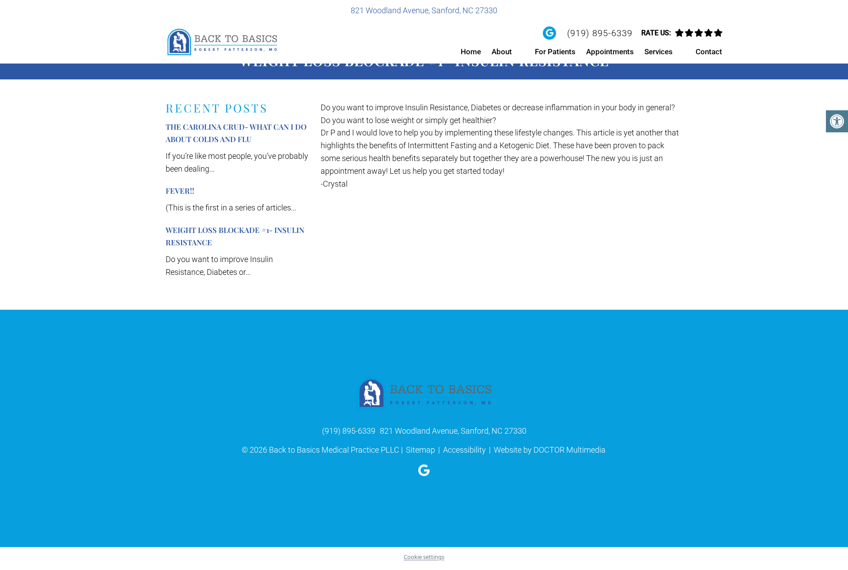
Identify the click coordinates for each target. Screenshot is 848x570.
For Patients (555, 51)
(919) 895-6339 (599, 33)
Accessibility (464, 449)
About (502, 51)
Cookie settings (424, 557)
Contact (709, 51)
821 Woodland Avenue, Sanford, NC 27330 (424, 10)
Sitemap (420, 449)
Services (658, 51)
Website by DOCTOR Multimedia (550, 449)
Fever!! (180, 190)
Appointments (610, 51)
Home (471, 51)
